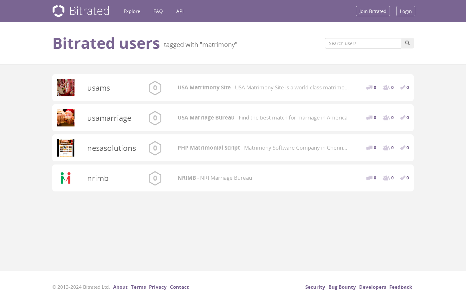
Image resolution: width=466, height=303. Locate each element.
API (180, 11)
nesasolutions (111, 148)
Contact (179, 287)
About (120, 287)
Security (315, 287)
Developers (372, 287)
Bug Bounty (342, 287)
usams (98, 87)
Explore (132, 11)
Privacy (158, 287)
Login (406, 11)
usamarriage (109, 118)
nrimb (98, 178)
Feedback (400, 287)
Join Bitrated (372, 11)
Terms (138, 287)
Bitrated (80, 11)
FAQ (158, 11)
